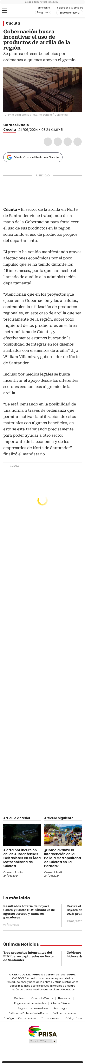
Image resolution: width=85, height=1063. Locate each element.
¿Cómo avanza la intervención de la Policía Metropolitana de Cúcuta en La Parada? (62, 858)
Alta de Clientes (61, 1003)
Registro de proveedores (33, 1008)
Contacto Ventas (42, 998)
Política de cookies (64, 1013)
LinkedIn (68, 142)
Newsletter (64, 998)
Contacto (20, 998)
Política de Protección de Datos (28, 1013)
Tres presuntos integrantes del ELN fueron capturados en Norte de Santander (28, 956)
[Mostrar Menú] (4, 10)
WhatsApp (77, 142)
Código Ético (73, 1018)
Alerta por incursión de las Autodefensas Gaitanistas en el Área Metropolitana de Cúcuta (22, 858)
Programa (43, 12)
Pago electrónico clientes (30, 1003)
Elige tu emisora (69, 12)
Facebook (48, 142)
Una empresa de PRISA (42, 1031)
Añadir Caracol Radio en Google (36, 157)
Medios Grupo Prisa (42, 1041)
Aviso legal (60, 1008)
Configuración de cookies (20, 1018)
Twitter (58, 142)
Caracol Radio (20, 11)
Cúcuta (13, 23)
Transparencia (50, 1018)
